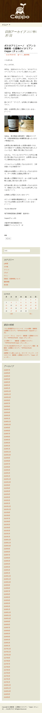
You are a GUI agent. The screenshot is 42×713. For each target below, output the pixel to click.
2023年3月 (7, 470)
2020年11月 (7, 543)
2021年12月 (7, 506)
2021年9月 (7, 512)
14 (16, 305)
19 (6, 308)
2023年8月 (7, 461)
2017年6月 (7, 667)
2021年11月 (7, 509)
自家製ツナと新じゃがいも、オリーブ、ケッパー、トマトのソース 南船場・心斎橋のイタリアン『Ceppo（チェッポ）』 (21, 355)
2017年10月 (7, 655)
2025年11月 (7, 394)
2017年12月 (7, 649)
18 (35, 305)
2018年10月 (7, 618)
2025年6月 (7, 406)
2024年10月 (7, 424)
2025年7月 (7, 403)
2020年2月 (7, 570)
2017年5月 (7, 670)
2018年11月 (7, 615)
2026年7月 (7, 370)
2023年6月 (7, 467)
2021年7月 (7, 518)
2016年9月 (7, 694)
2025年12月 (7, 391)
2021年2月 (7, 533)
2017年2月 (7, 679)
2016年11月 (7, 688)
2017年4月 (7, 673)
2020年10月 (7, 546)
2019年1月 (7, 609)
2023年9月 (7, 458)
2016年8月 (7, 697)
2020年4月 (7, 564)
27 (11, 311)
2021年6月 (7, 521)
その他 (6, 266)
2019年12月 (7, 576)
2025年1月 (7, 418)
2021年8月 (7, 515)
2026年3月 (7, 382)
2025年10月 (7, 397)
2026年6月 (7, 373)
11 (35, 302)
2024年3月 (7, 443)
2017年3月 (7, 676)
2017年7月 (7, 664)
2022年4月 (7, 494)
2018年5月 (7, 633)
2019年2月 (7, 606)
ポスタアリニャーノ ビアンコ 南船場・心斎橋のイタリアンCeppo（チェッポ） (21, 48)
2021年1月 (7, 536)
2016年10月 (7, 691)
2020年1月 (7, 573)
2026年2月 (7, 385)
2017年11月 (7, 652)
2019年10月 (7, 582)
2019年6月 (7, 594)
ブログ (6, 273)
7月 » (30, 314)
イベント (6, 270)
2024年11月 (7, 421)
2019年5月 (7, 597)
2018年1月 (7, 646)
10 (30, 302)
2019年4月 (7, 600)
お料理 (6, 263)
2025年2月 (7, 415)
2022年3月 (7, 497)
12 (6, 305)
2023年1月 (7, 476)
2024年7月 (7, 433)
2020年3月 (7, 567)
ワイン (21, 55)
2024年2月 (7, 446)
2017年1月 (7, 682)
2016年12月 (7, 685)
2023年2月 (7, 473)
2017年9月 (7, 658)
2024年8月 (7, 430)
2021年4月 (7, 527)
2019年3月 (7, 603)
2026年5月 (7, 376)
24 (30, 308)
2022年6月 (7, 488)
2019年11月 (7, 579)
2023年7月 (7, 464)
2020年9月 (7, 549)
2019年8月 (7, 588)
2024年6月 (7, 437)
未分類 (6, 285)
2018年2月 (7, 643)
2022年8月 (7, 485)
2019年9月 (7, 585)
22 (21, 308)
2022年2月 (7, 500)
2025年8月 (7, 400)
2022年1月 (7, 503)
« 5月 (11, 314)
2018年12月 (7, 612)
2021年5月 (7, 524)
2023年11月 (7, 452)
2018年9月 (7, 621)
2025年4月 (7, 412)
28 (16, 311)
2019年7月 (7, 591)
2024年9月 (7, 427)
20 (11, 308)
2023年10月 (7, 455)
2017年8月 (7, 661)
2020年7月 (7, 555)
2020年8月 (7, 552)
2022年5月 (7, 491)
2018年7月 (7, 627)
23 (26, 308)
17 (30, 305)
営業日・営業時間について (12, 279)
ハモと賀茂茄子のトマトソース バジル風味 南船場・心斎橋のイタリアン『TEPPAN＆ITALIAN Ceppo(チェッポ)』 (21, 331)
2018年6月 (7, 630)
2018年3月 (7, 639)
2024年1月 (7, 449)
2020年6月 (7, 558)
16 (26, 305)
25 (35, 308)
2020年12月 (7, 540)
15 (21, 305)
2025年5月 (7, 409)
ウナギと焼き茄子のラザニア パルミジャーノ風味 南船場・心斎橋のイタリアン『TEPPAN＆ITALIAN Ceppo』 (21, 348)
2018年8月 (7, 624)
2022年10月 (7, 482)
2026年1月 (7, 388)
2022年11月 (7, 479)
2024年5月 (7, 440)
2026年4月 (7, 379)
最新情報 (26, 55)
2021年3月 (7, 530)
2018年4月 (7, 636)
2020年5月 (7, 561)
